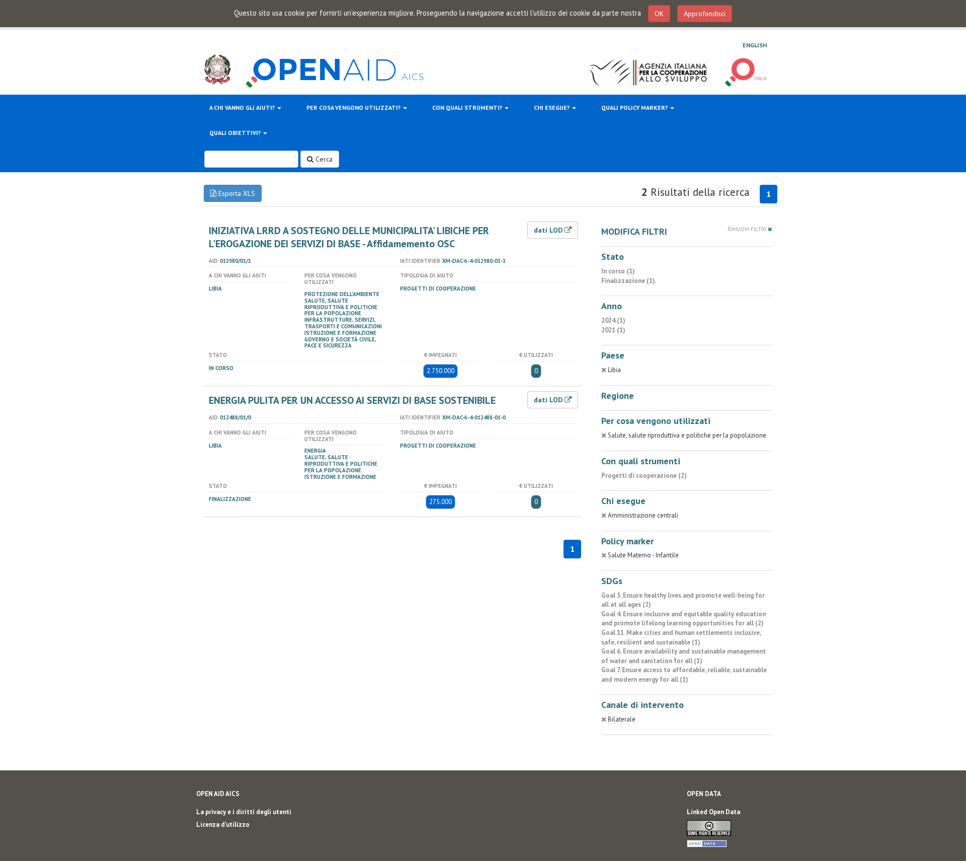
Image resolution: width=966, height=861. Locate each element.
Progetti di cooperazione (438, 288)
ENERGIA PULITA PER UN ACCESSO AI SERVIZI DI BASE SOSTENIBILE (352, 400)
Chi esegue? (552, 107)
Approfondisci (705, 13)
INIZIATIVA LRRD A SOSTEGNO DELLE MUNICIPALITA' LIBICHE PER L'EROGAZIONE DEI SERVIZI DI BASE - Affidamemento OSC (349, 237)
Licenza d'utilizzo (223, 824)
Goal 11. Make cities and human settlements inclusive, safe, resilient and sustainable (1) (681, 637)
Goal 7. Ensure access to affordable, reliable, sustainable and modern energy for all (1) (684, 675)
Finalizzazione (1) (628, 280)
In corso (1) (618, 271)
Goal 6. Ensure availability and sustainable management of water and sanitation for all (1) (683, 656)
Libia (215, 288)
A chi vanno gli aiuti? (242, 107)
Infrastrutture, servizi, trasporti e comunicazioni (343, 323)
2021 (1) (613, 330)
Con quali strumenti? (468, 107)
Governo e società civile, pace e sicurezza (340, 342)
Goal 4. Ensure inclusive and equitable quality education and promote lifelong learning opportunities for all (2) (683, 619)
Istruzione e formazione (340, 332)
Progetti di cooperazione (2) (644, 475)
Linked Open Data (713, 812)
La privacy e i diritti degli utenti (243, 812)
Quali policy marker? (635, 107)
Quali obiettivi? (235, 132)
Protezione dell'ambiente (341, 294)
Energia (315, 450)
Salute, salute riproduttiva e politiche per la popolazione (340, 307)
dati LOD (549, 230)
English (755, 45)
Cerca (323, 159)
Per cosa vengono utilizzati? (354, 107)
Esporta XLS (235, 193)
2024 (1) (613, 320)
